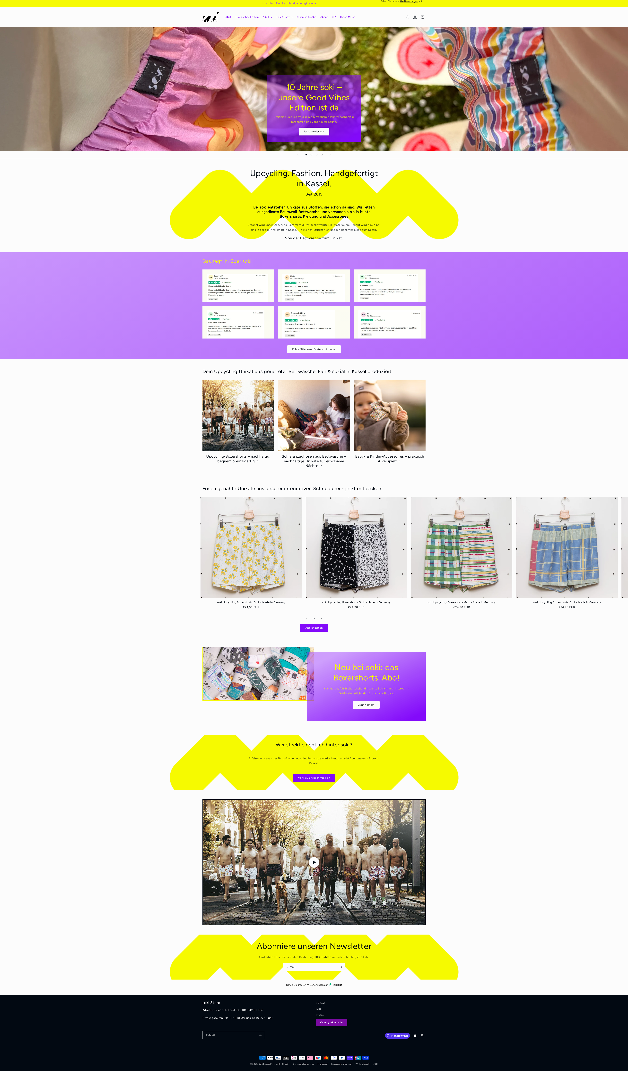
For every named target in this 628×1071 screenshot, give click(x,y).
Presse (320, 1015)
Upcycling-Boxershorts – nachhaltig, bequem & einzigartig (238, 458)
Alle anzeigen (314, 628)
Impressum (322, 1064)
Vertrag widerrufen (331, 1022)
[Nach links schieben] (306, 618)
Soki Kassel (264, 1064)
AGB (376, 1064)
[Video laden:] (314, 862)
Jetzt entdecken (314, 131)
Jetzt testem (366, 705)
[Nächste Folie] (330, 154)
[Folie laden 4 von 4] (321, 154)
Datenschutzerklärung (303, 1064)
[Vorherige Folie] (298, 154)
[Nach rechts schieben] (321, 618)
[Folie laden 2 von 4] (311, 154)
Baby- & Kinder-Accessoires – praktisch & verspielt (389, 458)
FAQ (318, 1009)
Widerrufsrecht (363, 1064)
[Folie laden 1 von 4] (306, 154)
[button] (267, 17)
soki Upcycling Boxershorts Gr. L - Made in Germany (251, 602)
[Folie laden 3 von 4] (316, 154)
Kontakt (320, 1003)
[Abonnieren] (341, 967)
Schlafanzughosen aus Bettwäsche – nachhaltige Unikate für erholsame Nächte (314, 461)
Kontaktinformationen (341, 1064)
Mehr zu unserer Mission (314, 778)
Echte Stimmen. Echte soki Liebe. (314, 349)
